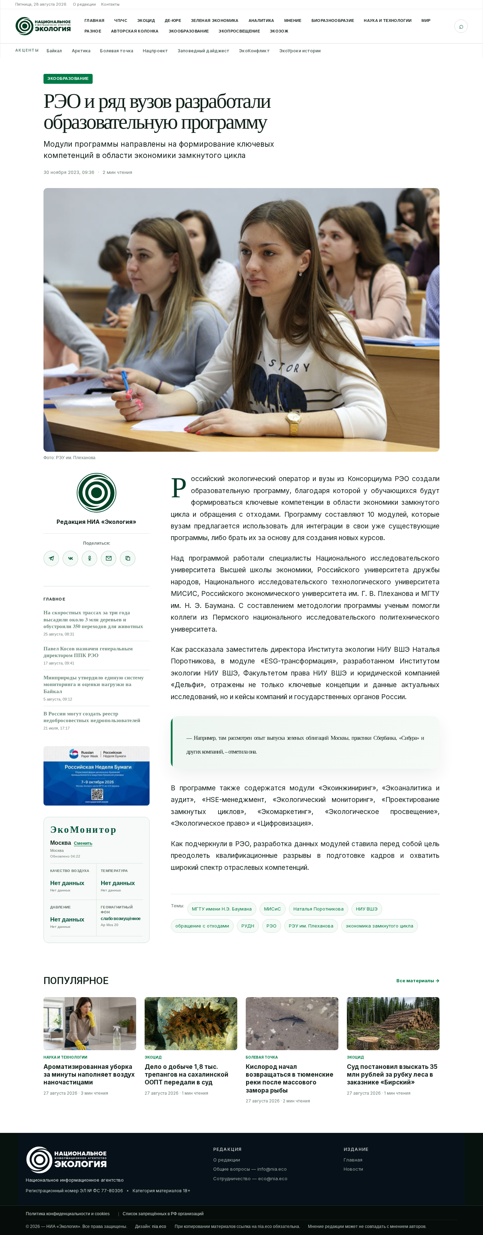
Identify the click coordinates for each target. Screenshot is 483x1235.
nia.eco (159, 1226)
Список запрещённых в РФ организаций (163, 1213)
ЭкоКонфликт (254, 50)
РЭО (272, 926)
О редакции (84, 4)
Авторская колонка (135, 31)
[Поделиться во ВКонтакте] (70, 558)
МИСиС (272, 909)
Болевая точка (116, 50)
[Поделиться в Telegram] (51, 558)
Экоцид (146, 20)
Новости (353, 1169)
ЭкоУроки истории (300, 50)
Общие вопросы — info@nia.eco (250, 1169)
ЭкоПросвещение (239, 31)
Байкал (54, 50)
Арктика (81, 50)
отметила (238, 751)
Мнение (293, 20)
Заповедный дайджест (203, 50)
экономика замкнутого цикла (379, 926)
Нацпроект (155, 50)
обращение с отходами (202, 926)
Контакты (110, 4)
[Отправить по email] (108, 558)
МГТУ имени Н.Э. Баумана (222, 909)
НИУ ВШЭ (367, 909)
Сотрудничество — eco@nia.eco (250, 1178)
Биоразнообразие (333, 20)
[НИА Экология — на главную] (43, 26)
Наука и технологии (388, 20)
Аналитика (261, 20)
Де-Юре (173, 20)
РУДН (248, 926)
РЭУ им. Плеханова (311, 926)
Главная (94, 20)
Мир (425, 20)
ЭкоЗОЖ (279, 31)
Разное (93, 31)
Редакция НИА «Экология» (96, 521)
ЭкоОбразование (189, 31)
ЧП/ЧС (120, 20)
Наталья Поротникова (318, 909)
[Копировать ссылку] (127, 558)
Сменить (83, 843)
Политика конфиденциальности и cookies (68, 1213)
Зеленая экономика (215, 20)
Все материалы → (418, 980)
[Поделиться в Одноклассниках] (89, 558)
